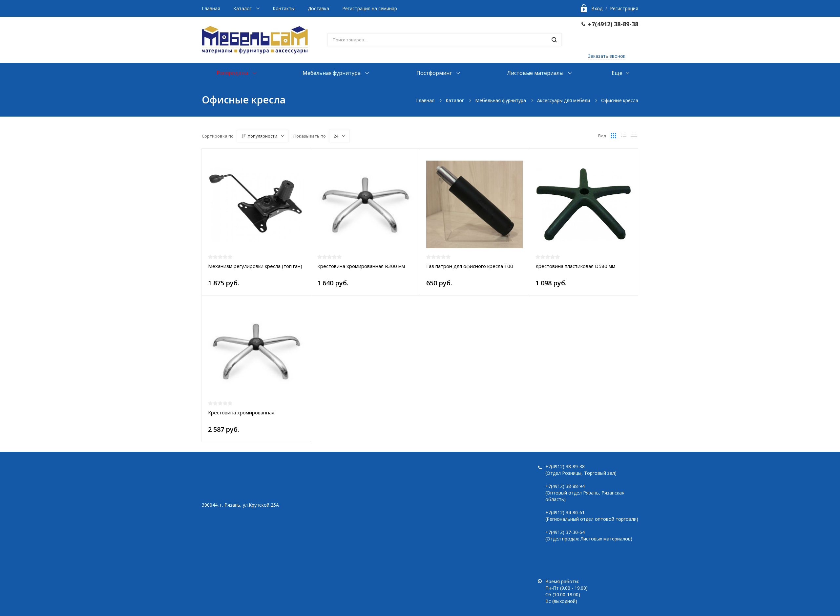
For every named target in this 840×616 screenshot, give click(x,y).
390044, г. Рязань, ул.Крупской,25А (240, 505)
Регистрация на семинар (369, 8)
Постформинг (434, 73)
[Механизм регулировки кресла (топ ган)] (256, 204)
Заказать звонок (606, 56)
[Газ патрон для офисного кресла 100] (474, 204)
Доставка (318, 8)
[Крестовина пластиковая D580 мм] (584, 204)
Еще (617, 73)
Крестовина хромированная (241, 412)
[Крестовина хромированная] (256, 351)
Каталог (243, 8)
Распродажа (233, 73)
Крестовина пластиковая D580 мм (575, 266)
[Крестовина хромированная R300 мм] (365, 204)
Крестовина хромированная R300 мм (361, 266)
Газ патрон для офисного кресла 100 (469, 266)
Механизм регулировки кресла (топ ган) (255, 266)
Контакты (284, 8)
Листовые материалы (536, 73)
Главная (211, 8)
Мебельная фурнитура (332, 73)
